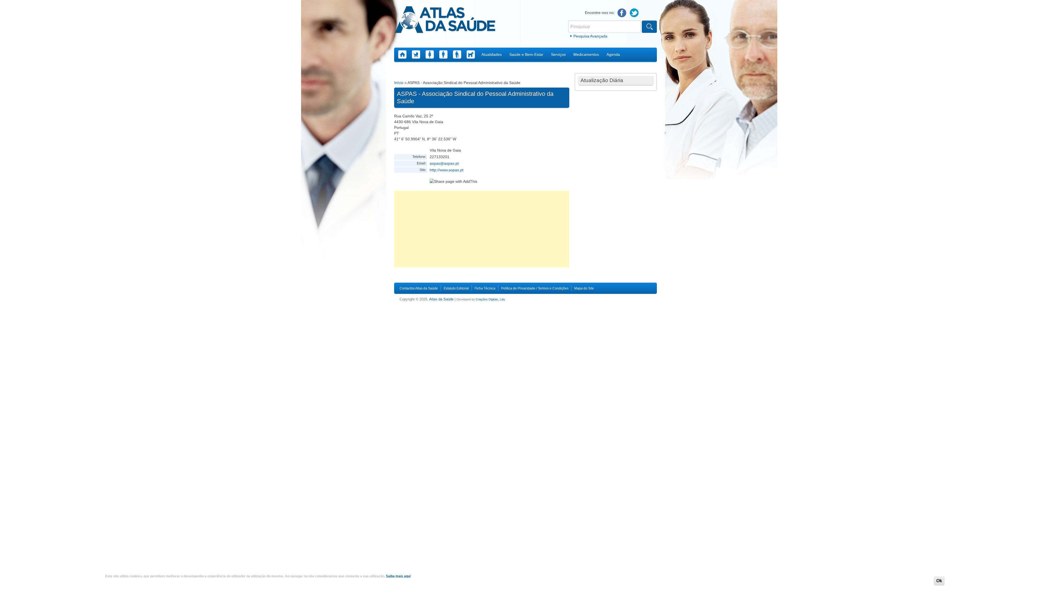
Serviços (558, 54)
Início (398, 82)
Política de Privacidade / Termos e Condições (534, 288)
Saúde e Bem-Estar (526, 54)
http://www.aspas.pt (446, 170)
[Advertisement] (481, 229)
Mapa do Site (584, 288)
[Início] (445, 20)
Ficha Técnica (485, 288)
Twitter (634, 13)
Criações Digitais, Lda (490, 299)
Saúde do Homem (443, 54)
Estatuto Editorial (456, 288)
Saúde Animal (471, 54)
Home (402, 54)
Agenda (613, 54)
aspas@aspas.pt (444, 163)
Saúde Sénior (457, 54)
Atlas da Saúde (441, 299)
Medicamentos (586, 54)
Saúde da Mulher (430, 54)
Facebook (622, 13)
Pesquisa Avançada (590, 36)
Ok (939, 580)
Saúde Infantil (416, 54)
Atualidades (491, 54)
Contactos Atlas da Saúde (419, 288)
